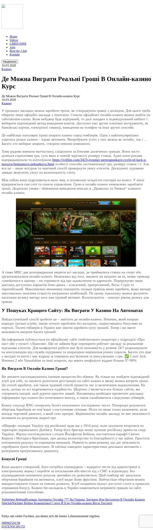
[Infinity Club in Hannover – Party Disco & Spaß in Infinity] (12, 26)
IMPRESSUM (11, 523)
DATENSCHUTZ (13, 526)
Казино (7, 69)
